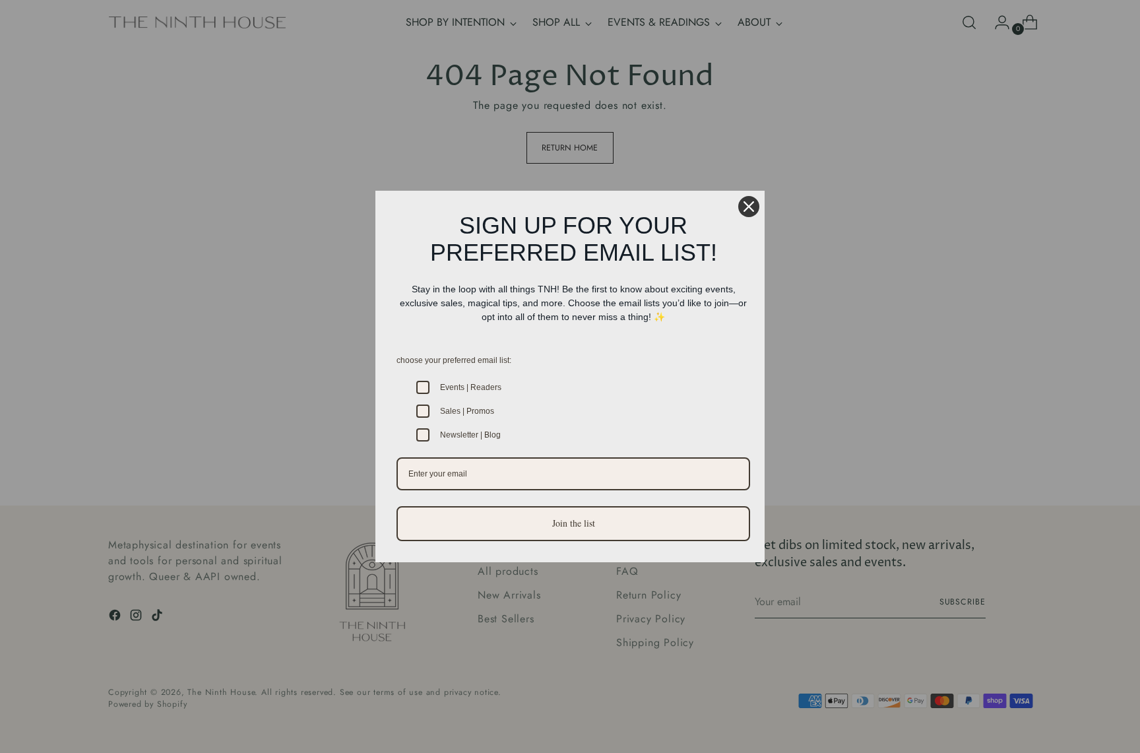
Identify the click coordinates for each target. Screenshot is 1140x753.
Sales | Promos (467, 411)
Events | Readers (470, 387)
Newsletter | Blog (470, 435)
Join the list (573, 523)
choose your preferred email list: (453, 360)
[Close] (749, 206)
